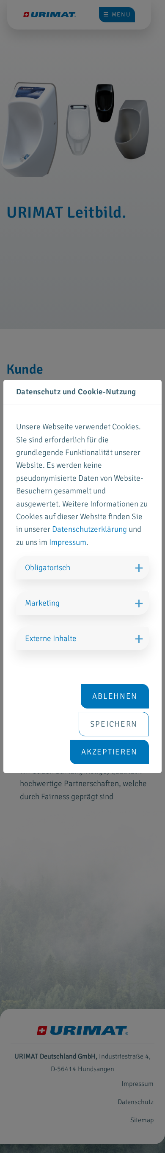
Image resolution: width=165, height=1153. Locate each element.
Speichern (114, 724)
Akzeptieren (109, 752)
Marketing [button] (42, 603)
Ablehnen (115, 696)
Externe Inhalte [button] (51, 638)
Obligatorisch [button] (47, 568)
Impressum (67, 542)
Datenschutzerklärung (89, 529)
